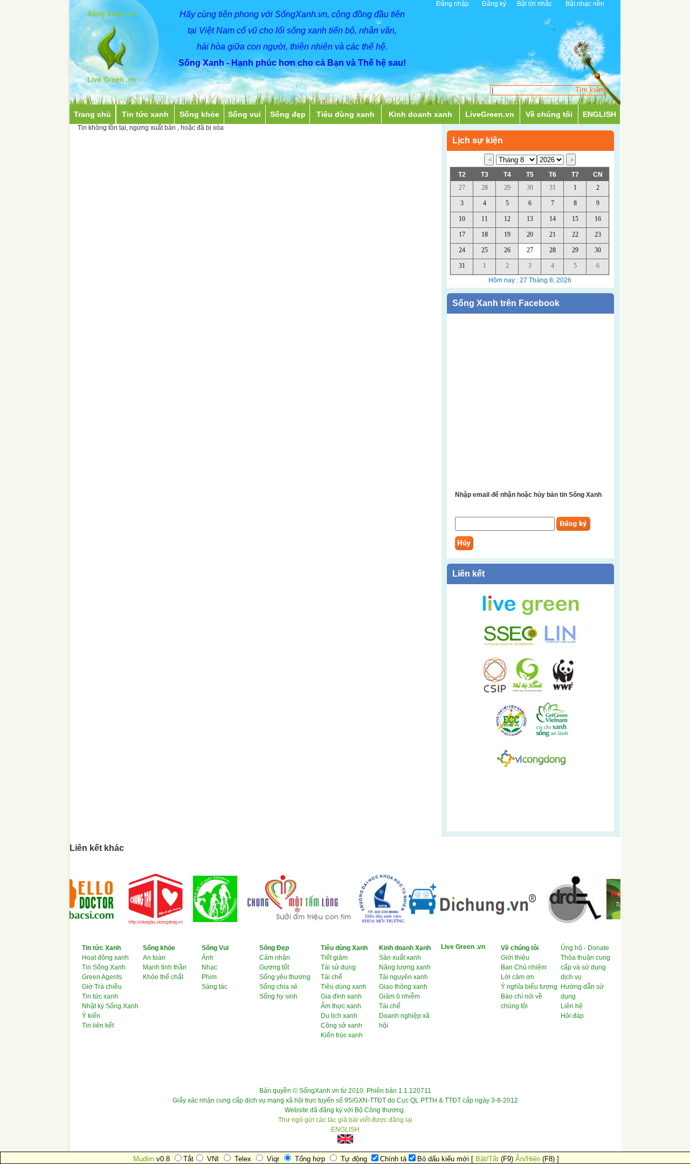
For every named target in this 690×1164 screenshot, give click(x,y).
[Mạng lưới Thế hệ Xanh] (525, 691)
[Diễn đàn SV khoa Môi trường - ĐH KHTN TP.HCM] (370, 921)
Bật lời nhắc (534, 4)
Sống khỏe (199, 114)
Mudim (143, 1159)
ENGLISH (599, 114)
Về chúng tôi (549, 114)
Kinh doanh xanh (420, 114)
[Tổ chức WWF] (561, 691)
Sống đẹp (288, 114)
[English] (345, 1139)
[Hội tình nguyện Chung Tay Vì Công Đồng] (143, 929)
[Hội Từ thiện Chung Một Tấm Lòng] (285, 925)
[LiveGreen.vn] (531, 614)
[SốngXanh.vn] (111, 85)
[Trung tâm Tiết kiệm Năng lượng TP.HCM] (515, 735)
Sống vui (244, 114)
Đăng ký (494, 4)
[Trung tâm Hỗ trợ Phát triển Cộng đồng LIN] (558, 643)
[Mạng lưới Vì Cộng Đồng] (531, 769)
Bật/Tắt (487, 1159)
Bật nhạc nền (584, 4)
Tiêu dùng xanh (345, 114)
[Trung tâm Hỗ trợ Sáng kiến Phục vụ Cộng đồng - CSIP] (494, 691)
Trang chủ (92, 114)
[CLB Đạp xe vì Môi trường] (203, 920)
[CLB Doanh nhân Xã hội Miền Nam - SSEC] (510, 643)
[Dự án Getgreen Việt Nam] (552, 735)
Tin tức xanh (145, 114)
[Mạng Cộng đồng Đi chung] (460, 912)
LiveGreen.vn (489, 114)
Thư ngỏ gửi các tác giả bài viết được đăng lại (345, 1120)
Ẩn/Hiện (527, 1159)
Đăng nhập (452, 4)
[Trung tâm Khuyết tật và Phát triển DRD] (559, 926)
